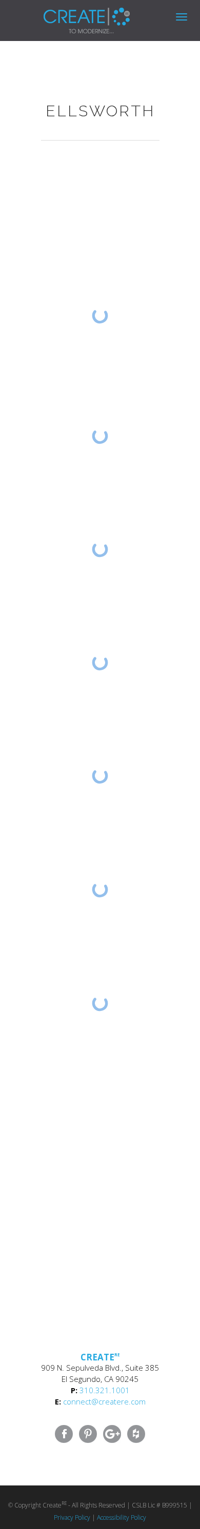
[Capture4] (100, 1003)
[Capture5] (100, 889)
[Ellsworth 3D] (100, 316)
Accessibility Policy (121, 1517)
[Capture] (100, 436)
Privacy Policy (72, 1517)
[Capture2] (100, 662)
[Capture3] (100, 549)
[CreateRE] (71, 13)
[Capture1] (100, 776)
